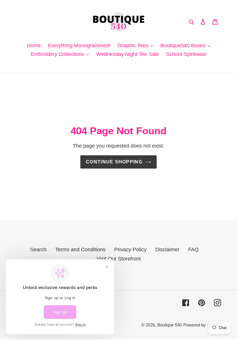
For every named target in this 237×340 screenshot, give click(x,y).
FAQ (193, 249)
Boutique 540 (169, 324)
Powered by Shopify (202, 324)
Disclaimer (167, 249)
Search (38, 249)
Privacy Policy (130, 249)
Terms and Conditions (80, 249)
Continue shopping (114, 161)
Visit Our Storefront (119, 259)
